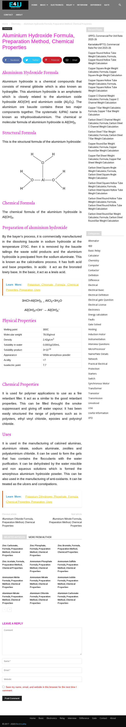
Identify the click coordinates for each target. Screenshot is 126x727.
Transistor (93, 393)
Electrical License (97, 304)
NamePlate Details (98, 353)
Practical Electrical (97, 363)
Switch (91, 378)
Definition (93, 275)
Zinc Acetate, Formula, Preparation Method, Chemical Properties (13, 564)
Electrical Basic (96, 289)
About (19, 14)
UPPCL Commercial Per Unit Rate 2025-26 (105, 38)
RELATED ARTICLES (14, 537)
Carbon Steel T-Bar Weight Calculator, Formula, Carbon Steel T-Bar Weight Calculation (105, 135)
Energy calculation (97, 314)
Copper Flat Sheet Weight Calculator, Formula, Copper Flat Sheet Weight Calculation (104, 159)
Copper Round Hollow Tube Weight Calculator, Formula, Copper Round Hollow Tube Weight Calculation (102, 58)
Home (34, 5)
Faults (91, 319)
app (90, 245)
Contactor (93, 270)
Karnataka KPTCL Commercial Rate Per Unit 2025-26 (103, 46)
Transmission (95, 398)
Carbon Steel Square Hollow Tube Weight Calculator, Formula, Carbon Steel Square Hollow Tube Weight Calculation (105, 188)
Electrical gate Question (100, 299)
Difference (95, 5)
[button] (120, 5)
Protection (93, 368)
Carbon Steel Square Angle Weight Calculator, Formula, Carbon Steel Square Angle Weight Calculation (102, 172)
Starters (92, 373)
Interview (82, 5)
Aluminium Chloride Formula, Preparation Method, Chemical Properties (18, 522)
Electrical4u (21, 724)
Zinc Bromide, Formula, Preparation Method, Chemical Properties (69, 548)
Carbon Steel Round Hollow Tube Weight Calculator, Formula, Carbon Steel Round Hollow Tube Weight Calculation (105, 203)
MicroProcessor (96, 349)
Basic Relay (94, 250)
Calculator (93, 255)
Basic (43, 5)
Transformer (95, 388)
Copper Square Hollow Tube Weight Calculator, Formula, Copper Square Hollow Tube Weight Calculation (102, 85)
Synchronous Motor (98, 383)
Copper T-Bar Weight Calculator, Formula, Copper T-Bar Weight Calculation (104, 111)
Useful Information (98, 413)
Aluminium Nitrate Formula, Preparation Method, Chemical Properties (65, 522)
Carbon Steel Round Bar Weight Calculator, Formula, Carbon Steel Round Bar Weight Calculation (105, 217)
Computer (93, 265)
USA (90, 408)
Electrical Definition (98, 294)
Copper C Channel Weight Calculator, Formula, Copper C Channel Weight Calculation (103, 99)
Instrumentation (96, 339)
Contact (8, 14)
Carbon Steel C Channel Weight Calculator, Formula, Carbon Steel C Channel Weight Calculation (105, 123)
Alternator (93, 240)
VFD (90, 417)
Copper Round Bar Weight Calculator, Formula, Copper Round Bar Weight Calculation (103, 147)
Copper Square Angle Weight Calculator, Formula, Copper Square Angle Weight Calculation (105, 72)
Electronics (57, 5)
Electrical (93, 285)
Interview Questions (98, 344)
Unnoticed (93, 403)
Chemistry (16, 23)
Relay (69, 5)
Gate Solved (94, 324)
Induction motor (96, 334)
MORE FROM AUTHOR (40, 537)
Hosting (92, 329)
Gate (106, 5)
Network (92, 358)
